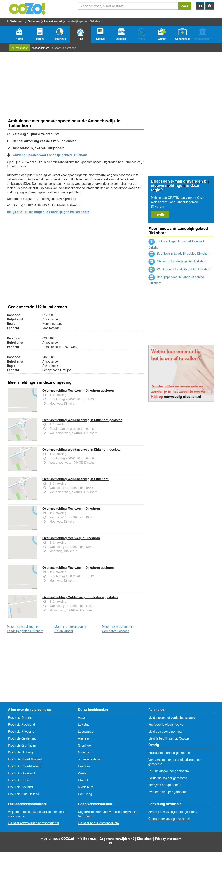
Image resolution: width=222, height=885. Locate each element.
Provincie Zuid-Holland (23, 794)
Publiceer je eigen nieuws (165, 724)
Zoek (185, 6)
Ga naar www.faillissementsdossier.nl (33, 823)
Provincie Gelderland (22, 738)
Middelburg (85, 787)
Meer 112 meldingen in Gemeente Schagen (118, 628)
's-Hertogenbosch (90, 759)
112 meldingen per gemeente (168, 771)
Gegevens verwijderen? (117, 838)
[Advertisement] (76, 251)
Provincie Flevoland (21, 724)
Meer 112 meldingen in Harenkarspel (70, 628)
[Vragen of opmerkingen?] (209, 6)
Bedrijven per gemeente (164, 785)
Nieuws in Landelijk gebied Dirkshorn (181, 261)
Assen (82, 717)
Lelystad (84, 724)
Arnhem (83, 738)
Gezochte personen (64, 48)
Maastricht (85, 752)
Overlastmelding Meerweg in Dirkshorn (71, 508)
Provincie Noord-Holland (24, 766)
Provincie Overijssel (21, 773)
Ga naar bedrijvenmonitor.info (98, 823)
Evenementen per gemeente (168, 791)
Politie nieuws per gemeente (167, 778)
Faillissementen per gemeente (169, 752)
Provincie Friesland (21, 731)
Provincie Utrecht (19, 780)
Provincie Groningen (22, 745)
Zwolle (82, 773)
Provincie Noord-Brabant (25, 759)
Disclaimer (144, 838)
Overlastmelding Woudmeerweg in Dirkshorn (75, 479)
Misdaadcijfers (40, 48)
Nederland (16, 21)
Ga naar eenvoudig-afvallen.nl (169, 818)
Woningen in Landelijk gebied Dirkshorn (183, 269)
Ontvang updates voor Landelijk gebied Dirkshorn (50, 155)
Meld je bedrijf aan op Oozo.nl (168, 738)
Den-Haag (85, 794)
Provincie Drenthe (20, 717)
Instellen (160, 214)
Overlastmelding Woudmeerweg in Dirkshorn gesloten (82, 420)
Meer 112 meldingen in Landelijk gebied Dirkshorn (25, 628)
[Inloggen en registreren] (200, 6)
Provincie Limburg (20, 752)
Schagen (34, 21)
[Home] (27, 8)
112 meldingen (19, 48)
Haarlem (84, 766)
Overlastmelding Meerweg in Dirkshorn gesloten (78, 390)
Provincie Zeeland (20, 787)
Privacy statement (168, 838)
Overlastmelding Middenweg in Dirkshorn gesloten (80, 597)
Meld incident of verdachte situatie (171, 717)
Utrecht (83, 780)
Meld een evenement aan (165, 731)
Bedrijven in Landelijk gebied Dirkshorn (183, 253)
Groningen (85, 745)
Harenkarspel (53, 21)
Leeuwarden (86, 731)
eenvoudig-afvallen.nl (182, 396)
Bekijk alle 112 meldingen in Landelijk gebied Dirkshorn (48, 211)
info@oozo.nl (87, 838)
